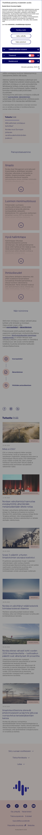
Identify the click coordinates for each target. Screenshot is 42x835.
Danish (4, 6)
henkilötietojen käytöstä (23, 24)
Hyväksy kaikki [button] (21, 30)
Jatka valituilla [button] (21, 36)
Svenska (13, 6)
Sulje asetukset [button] (21, 42)
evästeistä (11, 24)
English (19, 6)
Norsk (9, 6)
